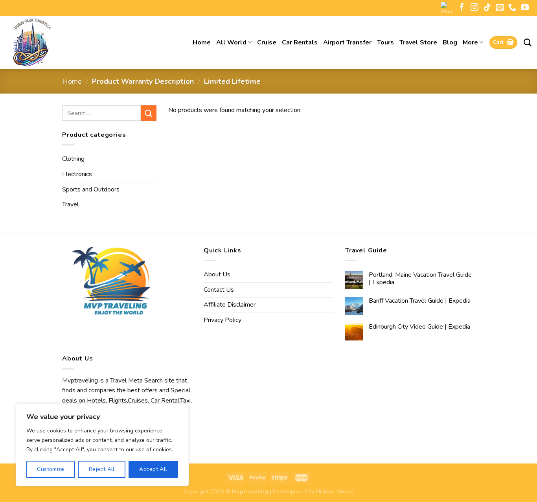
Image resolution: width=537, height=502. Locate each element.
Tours (385, 42)
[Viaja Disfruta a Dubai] (59, 42)
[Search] (527, 42)
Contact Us (219, 289)
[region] (102, 445)
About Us (217, 274)
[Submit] (148, 113)
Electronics (77, 174)
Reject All (102, 469)
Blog (450, 42)
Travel (70, 204)
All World (231, 42)
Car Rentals (300, 42)
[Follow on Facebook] (462, 8)
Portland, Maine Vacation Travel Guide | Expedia (420, 278)
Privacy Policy (222, 320)
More (470, 42)
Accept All (153, 469)
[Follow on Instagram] (474, 8)
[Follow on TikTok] (487, 8)
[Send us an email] (500, 8)
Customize (50, 469)
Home (202, 42)
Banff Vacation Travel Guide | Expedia (420, 301)
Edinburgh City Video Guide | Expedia (419, 327)
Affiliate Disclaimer (230, 304)
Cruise (266, 42)
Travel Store (418, 42)
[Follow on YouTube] (525, 8)
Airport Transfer (347, 42)
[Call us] (512, 8)
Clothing (73, 158)
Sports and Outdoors (91, 189)
